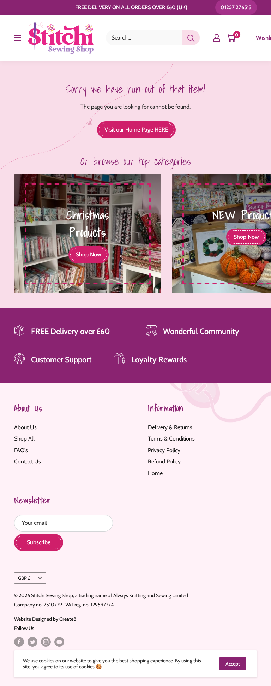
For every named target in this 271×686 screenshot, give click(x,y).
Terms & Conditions (171, 438)
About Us (25, 427)
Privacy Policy (164, 450)
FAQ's (21, 450)
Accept (232, 664)
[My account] (216, 38)
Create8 (67, 619)
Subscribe (38, 542)
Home (155, 473)
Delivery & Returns (170, 427)
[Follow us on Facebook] (19, 642)
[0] (231, 38)
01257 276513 (236, 7)
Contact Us (27, 461)
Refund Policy (164, 461)
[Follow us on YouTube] (59, 642)
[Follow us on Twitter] (32, 642)
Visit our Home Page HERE (136, 129)
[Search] (191, 37)
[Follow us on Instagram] (46, 642)
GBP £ (24, 578)
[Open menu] (17, 38)
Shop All (24, 438)
